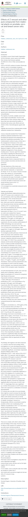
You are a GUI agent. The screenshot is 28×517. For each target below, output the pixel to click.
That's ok (4, 514)
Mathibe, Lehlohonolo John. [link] (8, 49)
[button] (6, 3)
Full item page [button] (7, 499)
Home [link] (2, 8)
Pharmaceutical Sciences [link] (9, 12)
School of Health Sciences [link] (9, 10)
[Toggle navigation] (25, 3)
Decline (9, 514)
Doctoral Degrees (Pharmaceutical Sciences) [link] (10, 14)
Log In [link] (19, 3)
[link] (14, 39)
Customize (15, 514)
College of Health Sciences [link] (13, 8)
